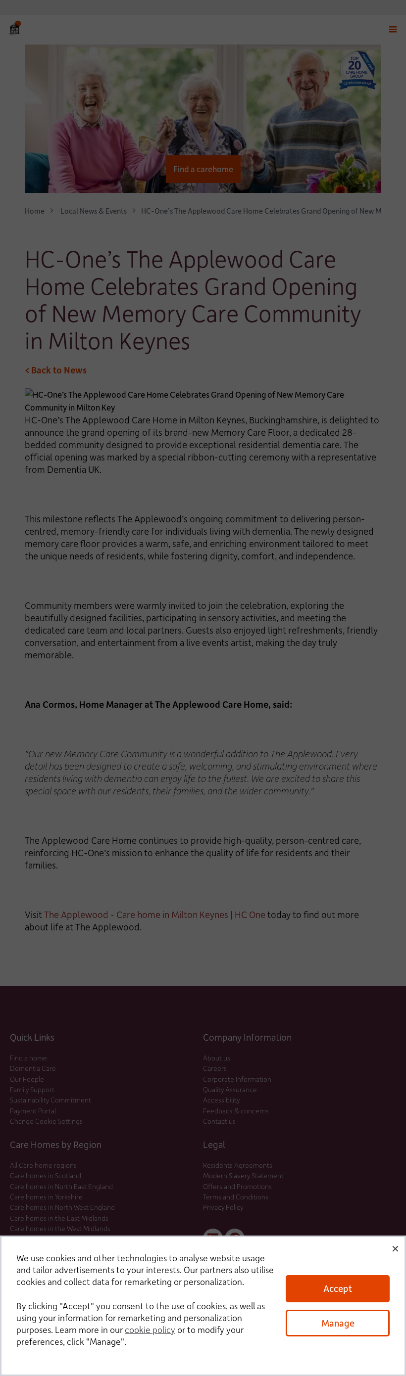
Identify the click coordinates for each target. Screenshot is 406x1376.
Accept (337, 1288)
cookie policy (150, 1329)
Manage (338, 1323)
